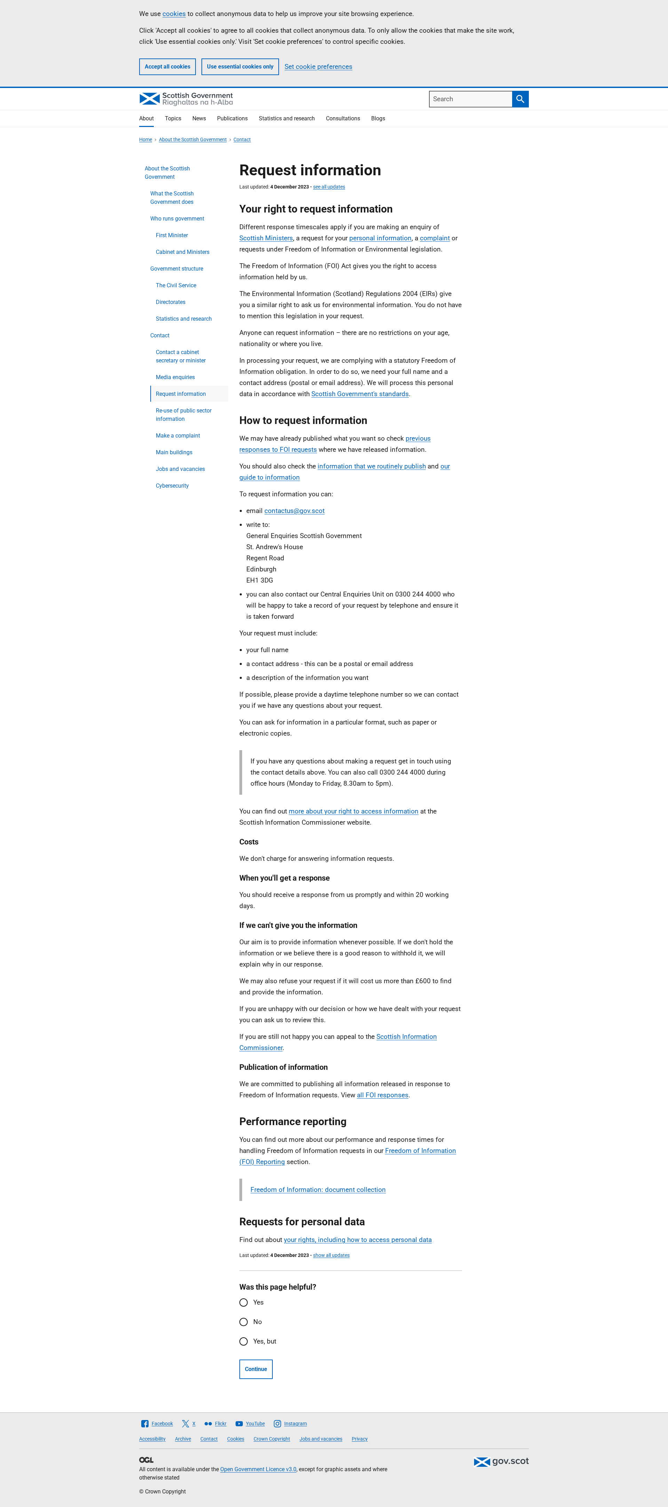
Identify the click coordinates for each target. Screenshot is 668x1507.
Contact (242, 139)
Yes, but (264, 1341)
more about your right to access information (354, 811)
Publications (232, 118)
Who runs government (177, 218)
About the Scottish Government (193, 139)
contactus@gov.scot (294, 511)
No (257, 1322)
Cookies (235, 1439)
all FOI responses (382, 1095)
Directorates (170, 302)
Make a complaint (178, 435)
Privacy (360, 1439)
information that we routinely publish (372, 466)
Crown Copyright (272, 1439)
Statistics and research (287, 118)
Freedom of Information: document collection (318, 1190)
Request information (181, 394)
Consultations (343, 118)
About (146, 118)
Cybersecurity (172, 485)
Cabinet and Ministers (182, 252)
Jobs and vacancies (180, 469)
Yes (258, 1302)
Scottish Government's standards (360, 394)
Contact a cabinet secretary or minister (181, 356)
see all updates (329, 187)
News (199, 118)
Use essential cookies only (240, 66)
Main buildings (174, 452)
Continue (256, 1369)
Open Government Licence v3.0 (258, 1469)
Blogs (378, 118)
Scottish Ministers (266, 238)
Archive (183, 1439)
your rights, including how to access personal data (358, 1240)
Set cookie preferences (318, 67)
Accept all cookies (167, 66)
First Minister (172, 235)
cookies (174, 14)
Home (145, 139)
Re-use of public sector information (184, 414)
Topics (173, 118)
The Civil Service (176, 285)
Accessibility (152, 1439)
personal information (380, 238)
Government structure (176, 268)
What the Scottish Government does (172, 197)
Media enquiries (175, 377)
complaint (435, 238)
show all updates (331, 1255)
